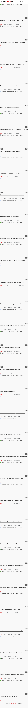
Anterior (7, 703)
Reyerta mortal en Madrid (7, 391)
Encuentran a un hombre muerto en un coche (13, 456)
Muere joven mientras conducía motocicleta (13, 42)
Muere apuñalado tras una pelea (9, 216)
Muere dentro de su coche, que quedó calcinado (14, 129)
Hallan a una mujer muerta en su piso (11, 500)
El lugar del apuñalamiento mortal (10, 347)
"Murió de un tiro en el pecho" (9, 696)
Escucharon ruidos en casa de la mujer (11, 653)
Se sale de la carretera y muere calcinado (12, 304)
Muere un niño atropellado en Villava (11, 522)
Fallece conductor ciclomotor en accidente (12, 238)
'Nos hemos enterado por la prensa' (10, 609)
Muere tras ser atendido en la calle (10, 173)
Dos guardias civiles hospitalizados (10, 86)
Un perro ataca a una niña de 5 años (10, 434)
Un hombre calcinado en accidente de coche (12, 325)
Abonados (24, 2)
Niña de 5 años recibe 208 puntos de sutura (12, 413)
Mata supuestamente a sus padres (10, 107)
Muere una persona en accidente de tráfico (12, 260)
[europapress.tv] (8, 2)
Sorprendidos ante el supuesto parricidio (12, 195)
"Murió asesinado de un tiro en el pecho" (12, 674)
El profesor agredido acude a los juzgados (12, 478)
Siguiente (20, 703)
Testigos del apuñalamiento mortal (10, 369)
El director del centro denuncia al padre (11, 631)
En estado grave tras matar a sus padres (12, 20)
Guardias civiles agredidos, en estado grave (12, 64)
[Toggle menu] (1, 2)
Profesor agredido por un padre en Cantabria (13, 587)
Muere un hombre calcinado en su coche (12, 282)
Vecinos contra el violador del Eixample (11, 565)
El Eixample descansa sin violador (9, 544)
